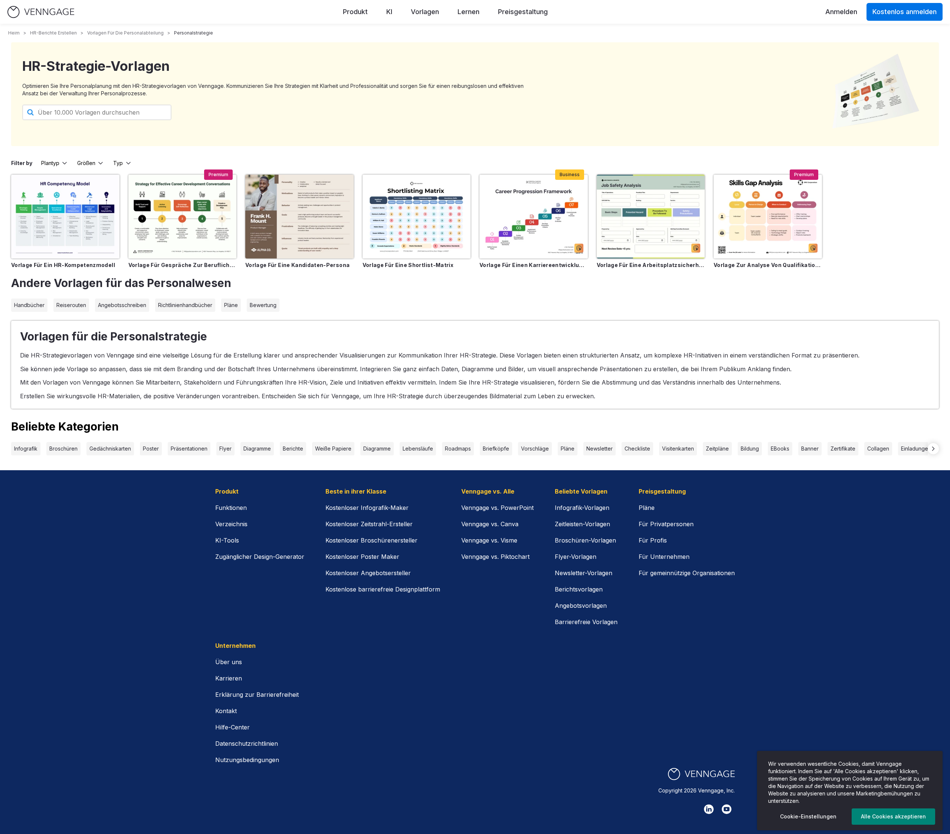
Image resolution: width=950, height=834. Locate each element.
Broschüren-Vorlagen (585, 540)
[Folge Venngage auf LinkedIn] (709, 809)
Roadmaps (458, 448)
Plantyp (50, 163)
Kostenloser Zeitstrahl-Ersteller (369, 524)
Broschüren (63, 448)
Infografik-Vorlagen (582, 507)
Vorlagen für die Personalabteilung (125, 33)
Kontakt (226, 711)
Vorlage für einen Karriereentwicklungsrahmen (533, 265)
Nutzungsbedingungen (247, 760)
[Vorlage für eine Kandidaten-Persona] (299, 216)
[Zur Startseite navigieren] (40, 12)
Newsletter (599, 448)
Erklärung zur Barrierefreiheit (257, 694)
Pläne (231, 305)
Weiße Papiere (333, 448)
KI (389, 12)
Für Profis (653, 540)
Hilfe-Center (232, 727)
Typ (118, 163)
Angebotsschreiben (122, 305)
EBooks (780, 448)
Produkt (355, 12)
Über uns (228, 662)
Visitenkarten (678, 448)
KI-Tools (227, 540)
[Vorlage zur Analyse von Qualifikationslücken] (768, 216)
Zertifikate (843, 448)
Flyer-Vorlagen (575, 556)
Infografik (25, 448)
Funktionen (231, 507)
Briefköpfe (496, 448)
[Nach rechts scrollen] (933, 448)
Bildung (750, 448)
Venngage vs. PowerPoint (497, 507)
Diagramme (257, 448)
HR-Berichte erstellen (53, 33)
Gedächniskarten (110, 448)
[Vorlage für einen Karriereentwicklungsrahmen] (533, 216)
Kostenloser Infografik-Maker (367, 507)
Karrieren (228, 678)
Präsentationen (189, 448)
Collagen (878, 448)
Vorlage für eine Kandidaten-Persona (297, 265)
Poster (151, 448)
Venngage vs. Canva (489, 524)
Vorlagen (425, 12)
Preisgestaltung (523, 12)
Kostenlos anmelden (904, 12)
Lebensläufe (418, 448)
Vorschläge (535, 448)
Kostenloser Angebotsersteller (368, 573)
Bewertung (263, 305)
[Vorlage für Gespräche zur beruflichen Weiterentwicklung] (182, 216)
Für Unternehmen (664, 556)
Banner (810, 448)
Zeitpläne (717, 448)
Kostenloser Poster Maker (362, 556)
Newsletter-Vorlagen (583, 573)
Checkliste (637, 448)
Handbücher (29, 305)
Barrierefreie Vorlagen (586, 622)
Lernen (468, 12)
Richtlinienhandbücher (185, 305)
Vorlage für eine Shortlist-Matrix (408, 265)
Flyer (225, 448)
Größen (86, 163)
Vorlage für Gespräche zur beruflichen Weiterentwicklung (182, 265)
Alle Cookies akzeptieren (893, 816)
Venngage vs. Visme (489, 540)
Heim (14, 33)
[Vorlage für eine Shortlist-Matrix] (417, 216)
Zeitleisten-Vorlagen (582, 524)
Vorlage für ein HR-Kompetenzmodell (63, 265)
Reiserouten (71, 305)
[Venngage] (701, 774)
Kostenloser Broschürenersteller (371, 540)
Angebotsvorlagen (581, 605)
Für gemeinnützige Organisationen (687, 573)
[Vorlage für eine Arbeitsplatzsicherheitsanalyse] (651, 216)
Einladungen (916, 448)
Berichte (293, 448)
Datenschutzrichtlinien (246, 743)
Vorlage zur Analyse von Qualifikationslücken (768, 265)
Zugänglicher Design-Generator (259, 556)
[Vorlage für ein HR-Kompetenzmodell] (65, 216)
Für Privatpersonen (666, 524)
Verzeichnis (231, 524)
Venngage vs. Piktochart (495, 556)
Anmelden (841, 12)
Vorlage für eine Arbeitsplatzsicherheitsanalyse (651, 265)
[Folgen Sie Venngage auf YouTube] (726, 809)
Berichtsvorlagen (579, 589)
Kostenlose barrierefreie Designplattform (382, 589)
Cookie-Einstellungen (808, 816)
